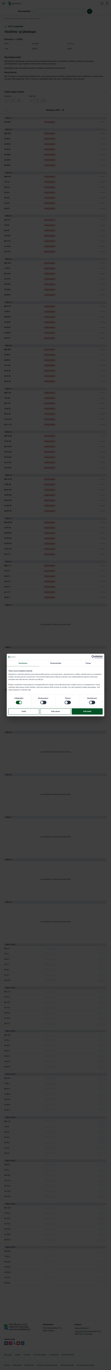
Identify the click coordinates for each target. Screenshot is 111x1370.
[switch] (43, 702)
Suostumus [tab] (23, 663)
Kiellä (24, 711)
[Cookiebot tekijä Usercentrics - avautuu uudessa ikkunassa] (93, 657)
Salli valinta (55, 711)
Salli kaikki (87, 711)
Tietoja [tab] (88, 663)
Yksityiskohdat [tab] (55, 663)
